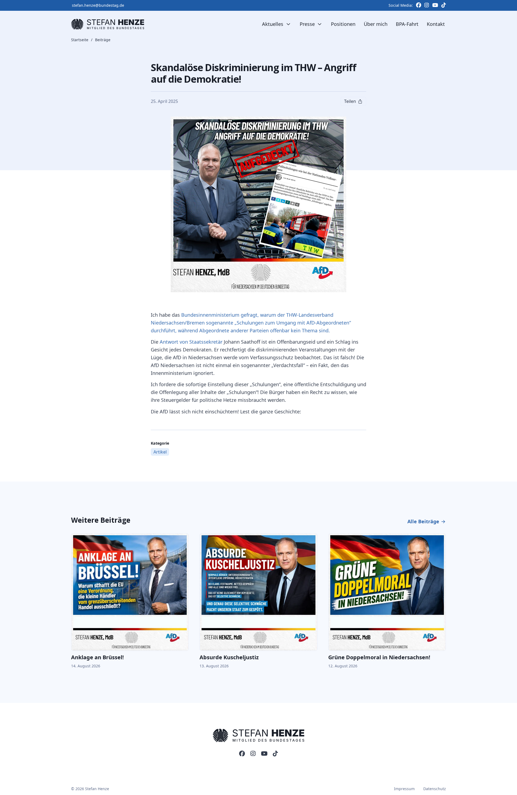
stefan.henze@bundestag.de (98, 5)
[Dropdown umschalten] (288, 24)
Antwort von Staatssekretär (191, 342)
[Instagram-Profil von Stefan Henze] (253, 754)
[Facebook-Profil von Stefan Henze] (242, 754)
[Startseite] (107, 24)
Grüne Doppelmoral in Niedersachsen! (379, 657)
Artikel (160, 452)
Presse (307, 24)
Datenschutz (434, 788)
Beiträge (102, 40)
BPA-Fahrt (407, 24)
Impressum (404, 788)
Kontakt (436, 24)
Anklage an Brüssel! (97, 657)
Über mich (375, 24)
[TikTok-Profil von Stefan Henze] (275, 754)
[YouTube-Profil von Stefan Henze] (264, 754)
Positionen (343, 24)
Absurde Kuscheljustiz (229, 657)
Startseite (79, 40)
